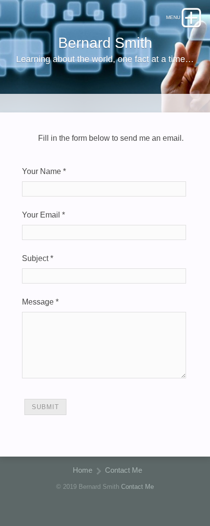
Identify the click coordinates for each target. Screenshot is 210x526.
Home (82, 470)
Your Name (41, 171)
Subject (35, 258)
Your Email (41, 215)
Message (38, 302)
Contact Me (123, 470)
